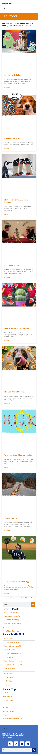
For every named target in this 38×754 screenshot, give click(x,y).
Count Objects (9, 657)
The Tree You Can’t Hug (11, 620)
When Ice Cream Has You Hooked (18, 455)
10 (26, 597)
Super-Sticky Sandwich (11, 631)
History (5, 707)
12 (31, 597)
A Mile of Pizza (10, 518)
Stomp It (6, 627)
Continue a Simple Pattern (13, 653)
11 (28, 597)
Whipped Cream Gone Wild (12, 616)
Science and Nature (9, 711)
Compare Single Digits (12, 642)
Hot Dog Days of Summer (14, 392)
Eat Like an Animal (12, 265)
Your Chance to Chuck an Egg (16, 582)
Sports (5, 715)
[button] (19, 638)
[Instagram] (16, 743)
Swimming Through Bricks (12, 623)
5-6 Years (9, 673)
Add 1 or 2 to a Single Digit (13, 646)
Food (4, 704)
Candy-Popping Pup (12, 138)
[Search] (33, 604)
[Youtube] (22, 743)
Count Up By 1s (9, 650)
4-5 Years (9, 638)
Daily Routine (7, 696)
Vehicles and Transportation (12, 719)
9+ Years (9, 685)
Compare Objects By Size (13, 665)
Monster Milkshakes (12, 75)
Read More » (7, 87)
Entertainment (8, 700)
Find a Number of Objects (13, 661)
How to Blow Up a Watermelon (16, 329)
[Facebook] (10, 743)
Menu (7, 8)
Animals (5, 693)
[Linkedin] (27, 743)
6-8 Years (9, 677)
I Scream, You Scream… (11, 612)
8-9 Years (9, 681)
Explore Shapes (9, 668)
